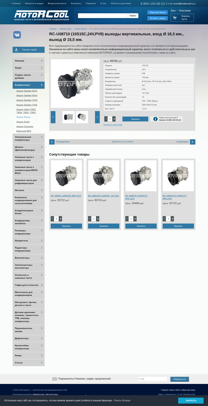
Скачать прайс (29, 49)
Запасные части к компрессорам (24, 158)
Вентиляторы (22, 258)
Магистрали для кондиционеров (23, 293)
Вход (173, 10)
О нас (103, 3)
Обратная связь (188, 390)
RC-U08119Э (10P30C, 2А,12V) (103, 196)
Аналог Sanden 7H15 (26, 100)
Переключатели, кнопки (23, 329)
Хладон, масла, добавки (23, 76)
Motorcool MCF (23, 131)
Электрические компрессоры (23, 138)
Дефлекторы (22, 338)
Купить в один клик (113, 124)
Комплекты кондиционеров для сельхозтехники (26, 200)
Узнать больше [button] (122, 400)
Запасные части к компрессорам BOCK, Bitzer (26, 170)
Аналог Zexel (22, 122)
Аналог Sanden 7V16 (26, 105)
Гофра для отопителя (26, 285)
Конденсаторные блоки (24, 212)
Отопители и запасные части (23, 276)
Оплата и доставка (121, 3)
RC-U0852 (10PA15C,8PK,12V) (66, 196)
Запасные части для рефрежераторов (26, 181)
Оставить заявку (157, 18)
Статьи (19, 362)
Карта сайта (174, 390)
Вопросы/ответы (57, 3)
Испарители (21, 240)
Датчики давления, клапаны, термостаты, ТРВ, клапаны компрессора (27, 316)
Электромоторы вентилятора (23, 266)
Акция (18, 67)
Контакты (76, 3)
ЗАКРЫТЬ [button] (191, 400)
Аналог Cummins (24, 126)
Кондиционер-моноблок (22, 222)
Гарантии (91, 3)
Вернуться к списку (122, 142)
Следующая (182, 142)
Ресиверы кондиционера (22, 232)
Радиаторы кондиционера (22, 249)
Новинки (19, 61)
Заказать (135, 119)
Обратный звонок (158, 12)
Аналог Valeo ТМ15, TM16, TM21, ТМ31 (26, 111)
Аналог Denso (23, 117)
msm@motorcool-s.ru (184, 3)
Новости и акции (34, 3)
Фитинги (19, 190)
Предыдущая (62, 142)
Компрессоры (22, 85)
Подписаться (180, 379)
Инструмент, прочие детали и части (25, 303)
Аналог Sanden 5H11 (26, 91)
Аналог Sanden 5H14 (26, 95)
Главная (16, 3)
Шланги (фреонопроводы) (25, 148)
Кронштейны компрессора (22, 347)
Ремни (18, 355)
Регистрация (185, 10)
